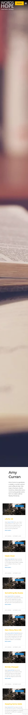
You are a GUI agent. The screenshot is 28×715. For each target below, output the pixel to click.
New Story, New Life (13, 630)
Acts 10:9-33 (11, 559)
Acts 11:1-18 (10, 522)
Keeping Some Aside (13, 704)
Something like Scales (14, 593)
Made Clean (10, 556)
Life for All (9, 519)
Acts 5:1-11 (10, 707)
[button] (25, 3)
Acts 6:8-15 (11, 633)
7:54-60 (16, 633)
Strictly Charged (11, 667)
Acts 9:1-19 (10, 596)
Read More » (8, 530)
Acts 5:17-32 (11, 670)
